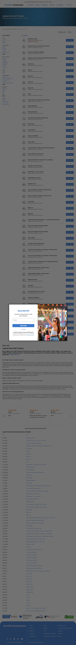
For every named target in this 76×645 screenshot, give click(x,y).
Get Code (23, 325)
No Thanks (23, 329)
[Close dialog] (65, 306)
